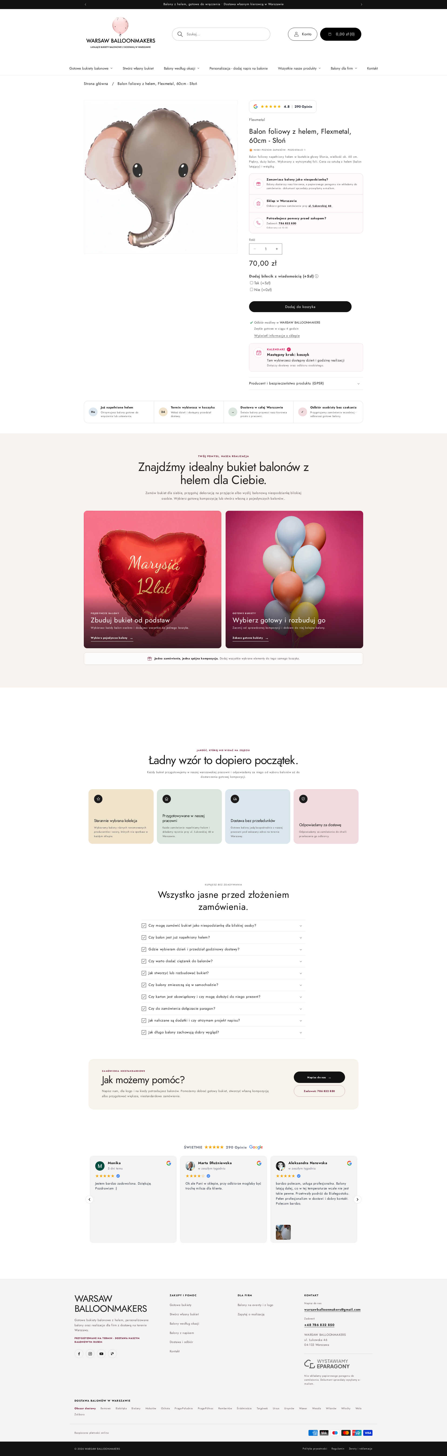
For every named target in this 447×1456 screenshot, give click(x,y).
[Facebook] (78, 1353)
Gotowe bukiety (181, 1305)
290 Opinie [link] (303, 106)
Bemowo (106, 1408)
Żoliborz (79, 1414)
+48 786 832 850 (319, 1324)
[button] (90, 68)
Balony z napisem (182, 1333)
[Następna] (358, 1199)
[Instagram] (90, 1353)
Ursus (276, 1408)
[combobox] (221, 34)
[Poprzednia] (89, 1199)
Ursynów (289, 1408)
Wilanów (331, 1408)
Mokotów (151, 1408)
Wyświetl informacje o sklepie (277, 335)
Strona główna (96, 83)
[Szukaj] (180, 34)
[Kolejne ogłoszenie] (361, 4)
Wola (359, 1408)
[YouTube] (101, 1353)
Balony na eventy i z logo (255, 1305)
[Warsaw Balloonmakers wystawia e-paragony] (327, 1364)
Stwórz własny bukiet (184, 1314)
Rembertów (225, 1408)
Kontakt (175, 1351)
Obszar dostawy (85, 1408)
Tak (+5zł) (262, 283)
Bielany (136, 1408)
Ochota (165, 1408)
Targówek (262, 1408)
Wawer (303, 1408)
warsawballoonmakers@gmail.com (332, 1309)
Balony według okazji (184, 1323)
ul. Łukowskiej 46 (320, 206)
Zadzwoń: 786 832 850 (319, 1091)
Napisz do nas (319, 1077)
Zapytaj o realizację (251, 1314)
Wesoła (316, 1408)
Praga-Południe (184, 1408)
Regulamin (338, 1448)
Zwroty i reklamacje (360, 1448)
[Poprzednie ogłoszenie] (85, 4)
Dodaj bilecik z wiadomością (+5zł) (281, 276)
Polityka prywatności (315, 1448)
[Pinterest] (112, 1353)
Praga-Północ (205, 1408)
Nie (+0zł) (263, 289)
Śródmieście (244, 1408)
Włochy (346, 1408)
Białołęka (121, 1408)
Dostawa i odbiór (181, 1342)
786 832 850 (287, 223)
